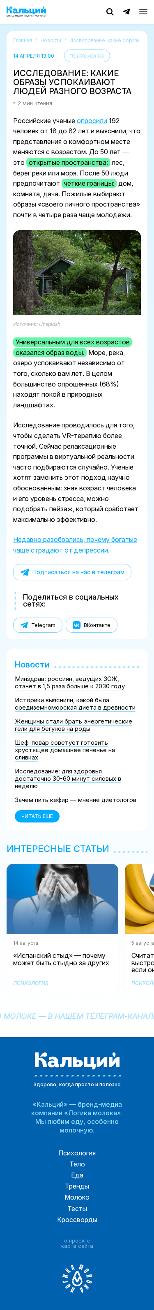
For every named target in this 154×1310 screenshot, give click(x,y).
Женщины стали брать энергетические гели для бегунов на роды (73, 725)
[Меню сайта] (143, 12)
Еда (77, 1175)
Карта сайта (77, 1246)
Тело (77, 1164)
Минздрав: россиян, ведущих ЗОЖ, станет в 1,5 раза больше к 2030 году (70, 682)
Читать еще (37, 816)
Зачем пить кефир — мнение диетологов (75, 800)
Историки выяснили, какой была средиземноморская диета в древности (75, 703)
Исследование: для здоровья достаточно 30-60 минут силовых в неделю (68, 778)
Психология (87, 56)
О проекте (77, 1241)
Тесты (77, 1208)
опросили (92, 121)
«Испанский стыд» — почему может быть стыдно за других (61, 963)
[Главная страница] (26, 12)
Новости (32, 665)
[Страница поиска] (110, 12)
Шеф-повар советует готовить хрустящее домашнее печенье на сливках (65, 750)
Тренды (77, 1186)
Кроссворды (77, 1220)
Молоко (77, 1197)
